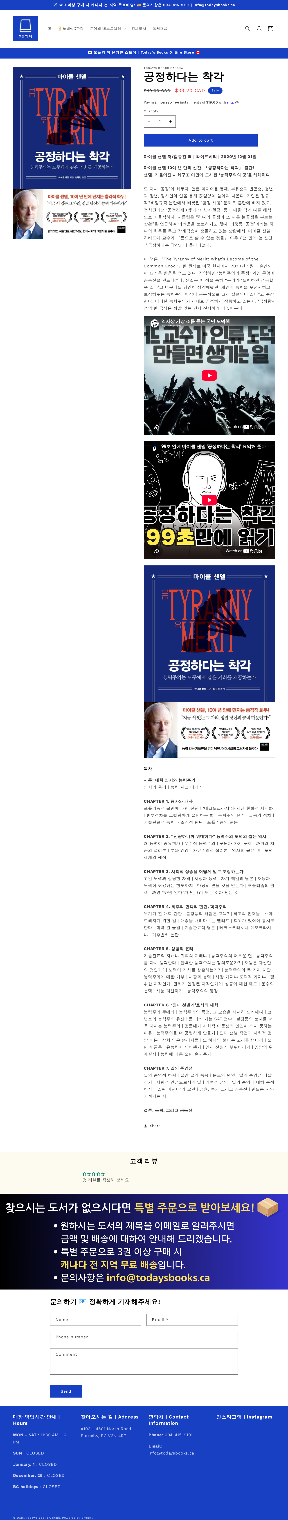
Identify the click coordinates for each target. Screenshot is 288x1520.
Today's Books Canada (43, 1517)
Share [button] (155, 1126)
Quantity (151, 111)
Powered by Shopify (77, 1517)
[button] (107, 28)
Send (66, 1391)
